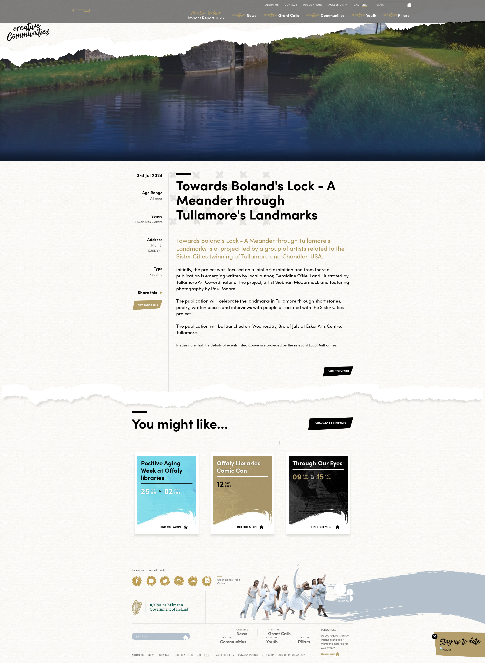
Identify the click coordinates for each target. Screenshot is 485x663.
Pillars (396, 15)
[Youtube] (151, 581)
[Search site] (409, 5)
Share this (147, 292)
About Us (272, 5)
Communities (325, 15)
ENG (364, 5)
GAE (356, 5)
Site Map (268, 655)
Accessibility (338, 5)
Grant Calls (281, 15)
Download (328, 654)
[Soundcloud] (193, 581)
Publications (312, 5)
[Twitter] (165, 581)
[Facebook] (137, 581)
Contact (291, 5)
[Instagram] (179, 581)
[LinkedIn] (207, 581)
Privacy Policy (248, 655)
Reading (156, 274)
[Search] (186, 637)
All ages (156, 198)
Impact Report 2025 (206, 15)
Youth (364, 15)
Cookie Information (292, 655)
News (244, 15)
